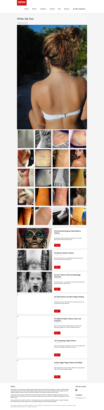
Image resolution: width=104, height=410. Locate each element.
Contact (26, 9)
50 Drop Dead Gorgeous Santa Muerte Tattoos (67, 232)
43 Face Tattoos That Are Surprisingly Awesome (67, 276)
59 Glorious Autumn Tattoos (64, 253)
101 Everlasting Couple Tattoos (65, 341)
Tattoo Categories (79, 9)
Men (59, 9)
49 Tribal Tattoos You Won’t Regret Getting (69, 297)
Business (66, 9)
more (57, 245)
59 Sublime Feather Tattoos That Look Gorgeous (67, 320)
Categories (43, 9)
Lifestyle (52, 9)
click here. (84, 398)
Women (34, 9)
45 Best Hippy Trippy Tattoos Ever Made (68, 363)
